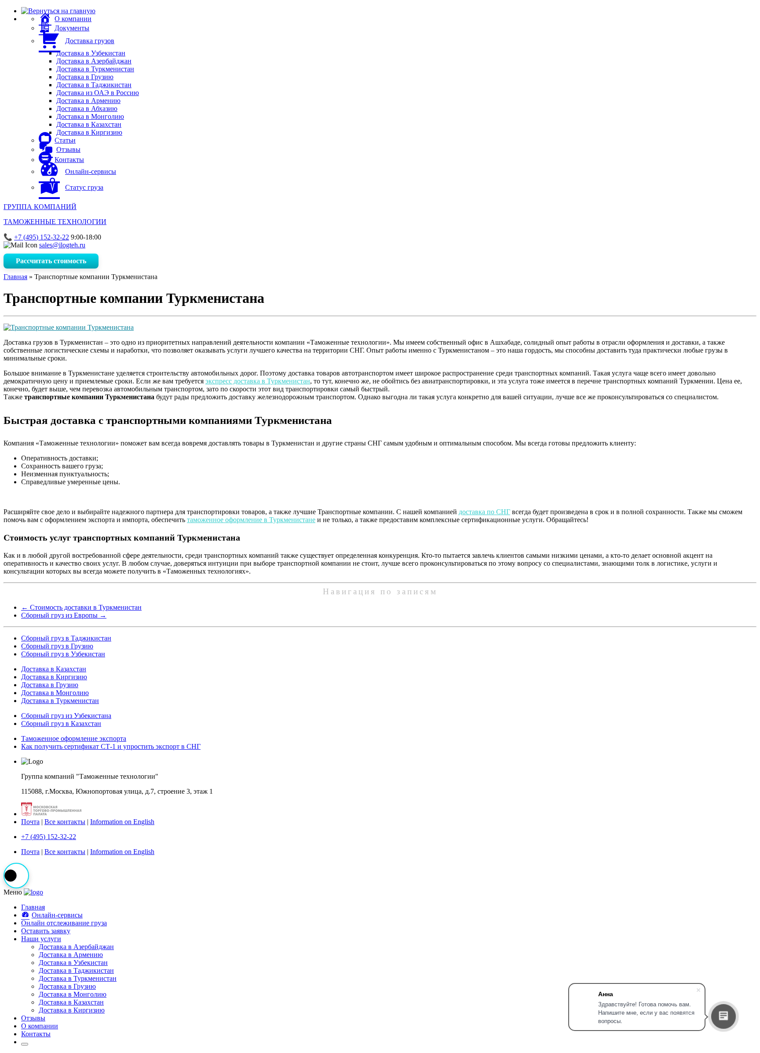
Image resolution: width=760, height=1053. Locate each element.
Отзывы (33, 1018)
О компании (39, 1026)
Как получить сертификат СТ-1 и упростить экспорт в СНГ (111, 746)
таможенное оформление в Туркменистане (251, 519)
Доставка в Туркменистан (95, 69)
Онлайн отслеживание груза (64, 923)
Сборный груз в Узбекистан (63, 654)
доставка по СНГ (484, 511)
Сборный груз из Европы (63, 615)
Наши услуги (41, 939)
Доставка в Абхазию (86, 108)
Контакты (36, 1034)
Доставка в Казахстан (88, 124)
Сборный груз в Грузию (57, 646)
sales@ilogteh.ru (62, 245)
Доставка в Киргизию (89, 132)
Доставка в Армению (88, 100)
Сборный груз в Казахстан (61, 723)
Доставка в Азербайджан (94, 61)
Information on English (122, 821)
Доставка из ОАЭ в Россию (97, 92)
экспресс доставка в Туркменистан (257, 381)
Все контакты (64, 821)
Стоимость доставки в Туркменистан (81, 607)
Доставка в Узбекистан (90, 53)
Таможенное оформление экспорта (73, 738)
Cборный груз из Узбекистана (66, 715)
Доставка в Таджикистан (94, 84)
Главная (15, 276)
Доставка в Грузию (84, 77)
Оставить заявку (45, 931)
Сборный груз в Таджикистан (66, 638)
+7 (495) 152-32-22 (41, 237)
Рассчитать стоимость (51, 261)
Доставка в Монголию (90, 116)
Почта (30, 821)
